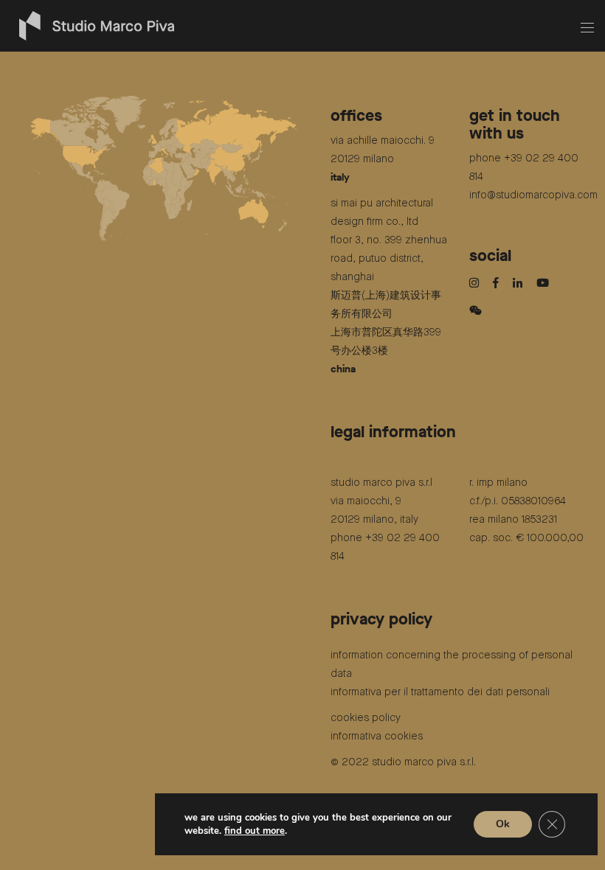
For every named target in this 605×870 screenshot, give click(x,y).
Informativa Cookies (377, 736)
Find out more (254, 831)
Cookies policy (366, 718)
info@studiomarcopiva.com (533, 195)
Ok (503, 824)
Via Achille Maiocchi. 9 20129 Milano (383, 159)
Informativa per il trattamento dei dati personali (440, 692)
